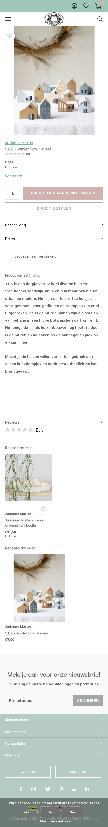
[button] (7, 19)
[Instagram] (33, 789)
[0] (98, 6)
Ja (50, 812)
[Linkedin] (87, 789)
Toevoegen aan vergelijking (34, 256)
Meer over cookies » (55, 821)
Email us (78, 772)
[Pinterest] (61, 789)
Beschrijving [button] (15, 224)
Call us (27, 772)
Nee (72, 812)
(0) (28, 154)
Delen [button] (10, 238)
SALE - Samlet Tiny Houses (26, 632)
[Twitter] (47, 789)
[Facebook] (21, 789)
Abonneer (88, 700)
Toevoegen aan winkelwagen (62, 193)
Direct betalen (54, 208)
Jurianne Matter (19, 143)
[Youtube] (74, 789)
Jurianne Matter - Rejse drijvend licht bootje (24, 522)
